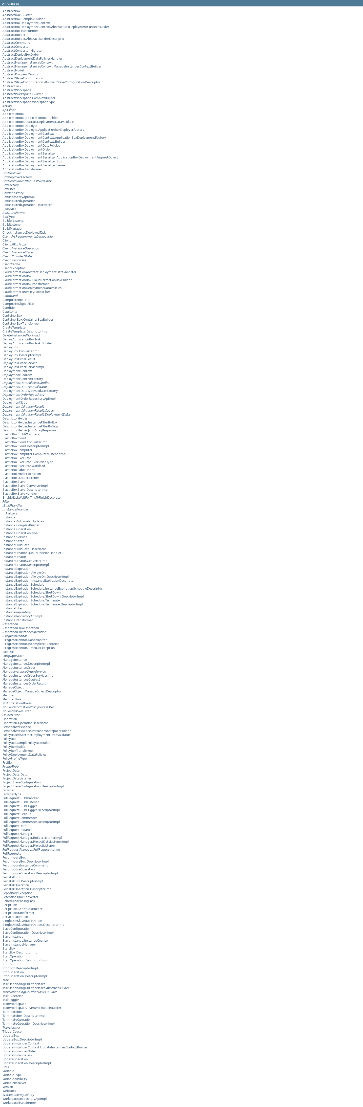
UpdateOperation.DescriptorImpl (26, 1063)
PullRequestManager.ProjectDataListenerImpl (35, 841)
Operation (9, 719)
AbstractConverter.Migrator (22, 50)
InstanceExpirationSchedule (23, 584)
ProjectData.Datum (16, 774)
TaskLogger (10, 1000)
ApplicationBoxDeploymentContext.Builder (33, 141)
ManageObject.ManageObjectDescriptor (31, 691)
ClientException (14, 268)
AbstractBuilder (13, 35)
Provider (8, 790)
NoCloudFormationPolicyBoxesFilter (28, 707)
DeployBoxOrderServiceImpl (23, 367)
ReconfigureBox (14, 857)
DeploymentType (14, 402)
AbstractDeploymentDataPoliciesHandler (32, 58)
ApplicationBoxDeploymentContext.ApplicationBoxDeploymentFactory (54, 137)
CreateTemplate (13, 327)
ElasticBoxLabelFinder (18, 470)
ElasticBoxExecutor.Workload (23, 466)
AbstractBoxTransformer (20, 31)
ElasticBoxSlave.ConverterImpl (25, 485)
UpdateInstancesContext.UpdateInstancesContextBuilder (44, 1047)
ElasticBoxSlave (13, 482)
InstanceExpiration (16, 569)
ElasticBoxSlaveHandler (19, 493)
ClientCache (11, 264)
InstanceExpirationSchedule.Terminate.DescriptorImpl (42, 604)
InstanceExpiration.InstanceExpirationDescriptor (38, 580)
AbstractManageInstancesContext (27, 62)
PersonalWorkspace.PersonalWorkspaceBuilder (36, 731)
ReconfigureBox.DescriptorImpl (25, 861)
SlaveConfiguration (16, 928)
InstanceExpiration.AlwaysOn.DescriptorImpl (35, 576)
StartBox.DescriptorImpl (20, 952)
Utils (5, 1067)
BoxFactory (10, 185)
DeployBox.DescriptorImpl (21, 355)
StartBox (8, 948)
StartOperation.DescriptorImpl (24, 960)
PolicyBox (9, 739)
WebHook (9, 1091)
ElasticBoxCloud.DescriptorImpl (25, 446)
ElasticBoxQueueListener (20, 478)
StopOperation (13, 972)
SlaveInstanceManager (19, 944)
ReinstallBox (11, 877)
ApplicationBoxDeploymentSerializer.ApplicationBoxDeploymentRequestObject (60, 157)
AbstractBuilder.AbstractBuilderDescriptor (33, 39)
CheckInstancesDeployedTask (24, 232)
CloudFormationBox (16, 276)
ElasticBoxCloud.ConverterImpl (25, 442)
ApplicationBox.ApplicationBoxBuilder (30, 118)
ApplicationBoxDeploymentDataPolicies (31, 145)
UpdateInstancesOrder (19, 1051)
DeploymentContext (17, 371)
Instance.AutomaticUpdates (23, 521)
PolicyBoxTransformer (18, 751)
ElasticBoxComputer (17, 450)
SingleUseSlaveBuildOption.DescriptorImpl (33, 925)
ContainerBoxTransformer (21, 323)
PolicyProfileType (14, 758)
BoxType (8, 217)
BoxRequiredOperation (19, 201)
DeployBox (10, 347)
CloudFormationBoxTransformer (25, 284)
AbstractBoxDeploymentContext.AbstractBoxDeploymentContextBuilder (55, 27)
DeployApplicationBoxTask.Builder (27, 343)
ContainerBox (12, 315)
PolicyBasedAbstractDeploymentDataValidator (36, 735)
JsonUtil (8, 652)
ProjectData (11, 770)
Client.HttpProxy (14, 244)
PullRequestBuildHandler (20, 798)
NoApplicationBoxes (17, 703)
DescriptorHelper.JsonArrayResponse (29, 430)
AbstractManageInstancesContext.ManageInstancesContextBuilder (51, 66)
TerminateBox (12, 1012)
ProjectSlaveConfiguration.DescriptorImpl (33, 786)
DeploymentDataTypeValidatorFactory (30, 391)
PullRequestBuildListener (20, 802)
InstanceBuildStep (16, 545)
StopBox (8, 964)
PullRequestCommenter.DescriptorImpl (31, 822)
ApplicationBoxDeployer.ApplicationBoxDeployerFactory (43, 130)
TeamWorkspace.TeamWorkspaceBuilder (31, 1008)
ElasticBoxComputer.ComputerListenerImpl (34, 454)
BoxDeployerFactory (17, 177)
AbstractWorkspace (16, 90)
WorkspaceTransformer (19, 1103)
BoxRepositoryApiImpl (18, 197)
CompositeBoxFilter (16, 300)
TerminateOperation (17, 1019)
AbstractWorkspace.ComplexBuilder (28, 98)
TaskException (12, 996)
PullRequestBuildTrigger (19, 806)
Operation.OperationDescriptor (25, 723)
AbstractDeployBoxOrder (20, 54)
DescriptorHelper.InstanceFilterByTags (30, 426)
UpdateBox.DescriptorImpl (22, 1039)
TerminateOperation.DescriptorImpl (28, 1023)
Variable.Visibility (14, 1079)
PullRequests (11, 853)
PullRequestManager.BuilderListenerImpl (32, 838)
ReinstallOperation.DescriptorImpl (27, 889)
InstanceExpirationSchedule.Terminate (31, 600)
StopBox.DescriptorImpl (20, 968)
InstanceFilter (12, 608)
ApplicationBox (13, 114)
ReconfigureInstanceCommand (25, 865)
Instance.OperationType (20, 533)
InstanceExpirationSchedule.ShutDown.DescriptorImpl (43, 596)
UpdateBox (10, 1035)
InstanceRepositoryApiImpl (22, 616)
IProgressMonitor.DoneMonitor (24, 640)
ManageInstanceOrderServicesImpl (28, 675)
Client (6, 240)
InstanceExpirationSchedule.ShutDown (31, 592)
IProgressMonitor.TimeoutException (28, 648)
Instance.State (13, 541)
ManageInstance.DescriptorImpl (26, 663)
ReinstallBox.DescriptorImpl (22, 881)
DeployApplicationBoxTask (21, 339)
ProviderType (11, 794)
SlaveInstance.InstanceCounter (25, 940)
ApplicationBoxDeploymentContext (28, 133)
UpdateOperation (15, 1059)
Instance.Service (14, 537)
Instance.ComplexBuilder (21, 525)
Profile (7, 762)
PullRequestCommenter (19, 818)
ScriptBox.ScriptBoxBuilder (22, 909)
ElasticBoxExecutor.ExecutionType (27, 462)
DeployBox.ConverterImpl (21, 351)
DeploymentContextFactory (22, 379)
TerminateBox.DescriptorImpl (23, 1016)
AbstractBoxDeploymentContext (26, 23)
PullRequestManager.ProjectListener (28, 845)
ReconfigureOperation (18, 869)
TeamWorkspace (14, 1004)
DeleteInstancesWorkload (21, 335)
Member (8, 695)
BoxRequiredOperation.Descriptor (27, 205)
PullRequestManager (17, 834)
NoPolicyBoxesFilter (16, 711)
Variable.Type (12, 1075)
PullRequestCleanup (17, 814)
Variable (8, 1071)
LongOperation (13, 656)
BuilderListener (13, 220)
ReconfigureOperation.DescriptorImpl (30, 873)
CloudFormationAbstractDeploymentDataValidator (39, 272)
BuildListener (12, 224)
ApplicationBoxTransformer (22, 169)
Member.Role (11, 699)
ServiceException (15, 917)
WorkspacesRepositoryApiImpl (24, 1099)
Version (7, 1087)
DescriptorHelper (14, 418)
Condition (9, 308)
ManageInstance (14, 660)
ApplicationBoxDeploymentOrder (26, 149)
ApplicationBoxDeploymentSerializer (29, 153)
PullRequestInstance (17, 830)
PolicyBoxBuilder (14, 747)
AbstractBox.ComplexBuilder (23, 19)
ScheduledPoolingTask (18, 901)
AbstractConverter (16, 46)
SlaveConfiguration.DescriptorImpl (28, 932)
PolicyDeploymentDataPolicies (24, 754)
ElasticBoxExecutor (16, 458)
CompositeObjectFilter (18, 304)
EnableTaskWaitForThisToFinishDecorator (32, 497)
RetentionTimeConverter (20, 897)
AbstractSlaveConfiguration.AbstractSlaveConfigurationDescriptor (51, 82)
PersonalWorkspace (16, 727)
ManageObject (13, 687)
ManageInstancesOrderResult (24, 683)
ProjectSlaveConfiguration (21, 782)
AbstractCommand (16, 42)
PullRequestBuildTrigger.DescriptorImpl (31, 810)
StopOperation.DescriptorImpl (24, 976)
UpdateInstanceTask (17, 1055)
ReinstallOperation (15, 885)
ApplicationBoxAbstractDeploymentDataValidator (38, 122)
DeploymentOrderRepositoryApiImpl (29, 398)
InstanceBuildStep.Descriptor (24, 549)
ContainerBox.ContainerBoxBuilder (27, 319)
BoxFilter (8, 189)
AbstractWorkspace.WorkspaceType (28, 102)
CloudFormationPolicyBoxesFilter (26, 292)
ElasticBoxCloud (14, 438)
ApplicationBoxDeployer (20, 126)
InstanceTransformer (17, 620)
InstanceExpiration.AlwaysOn (24, 573)
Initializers (9, 513)
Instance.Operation (16, 529)
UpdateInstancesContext (20, 1043)
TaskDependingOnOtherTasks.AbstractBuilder (35, 988)
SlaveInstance (12, 936)
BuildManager (12, 228)
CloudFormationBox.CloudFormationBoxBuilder (37, 280)
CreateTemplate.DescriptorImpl (25, 331)
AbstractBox (11, 11)
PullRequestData (14, 826)
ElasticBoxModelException (21, 474)
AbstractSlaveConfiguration (22, 78)
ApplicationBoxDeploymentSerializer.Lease (33, 165)
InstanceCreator (14, 557)
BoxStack (9, 209)
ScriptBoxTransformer (18, 913)
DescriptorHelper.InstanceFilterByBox (29, 422)
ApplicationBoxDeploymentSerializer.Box (32, 161)
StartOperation (13, 956)
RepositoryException (17, 893)
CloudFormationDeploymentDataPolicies (31, 288)
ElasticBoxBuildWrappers (20, 434)
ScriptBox (9, 905)
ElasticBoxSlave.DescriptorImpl (25, 489)
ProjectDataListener (16, 778)
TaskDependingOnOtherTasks (23, 984)
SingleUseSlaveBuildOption (22, 921)
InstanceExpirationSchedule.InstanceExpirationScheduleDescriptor (52, 588)
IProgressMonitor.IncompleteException (31, 644)
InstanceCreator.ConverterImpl (25, 561)
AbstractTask (11, 86)
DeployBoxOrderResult (18, 359)
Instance (8, 517)
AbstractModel (13, 70)
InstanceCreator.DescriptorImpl (25, 565)
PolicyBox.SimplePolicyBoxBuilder (27, 743)
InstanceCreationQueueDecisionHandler (31, 553)
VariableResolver (14, 1083)
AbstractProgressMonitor (20, 74)
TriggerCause (11, 1031)
